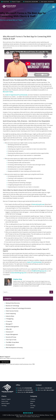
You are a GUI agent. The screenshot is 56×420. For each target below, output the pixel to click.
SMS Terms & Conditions (25, 416)
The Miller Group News (12, 342)
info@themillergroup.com (39, 271)
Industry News (10, 316)
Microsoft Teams (8, 92)
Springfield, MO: (25, 390)
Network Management (12, 326)
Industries (32, 401)
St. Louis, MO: (25, 388)
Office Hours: (45, 390)
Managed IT (9, 324)
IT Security (9, 321)
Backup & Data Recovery (13, 303)
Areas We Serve (36, 416)
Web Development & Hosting (14, 347)
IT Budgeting (9, 319)
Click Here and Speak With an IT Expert (11, 20)
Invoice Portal (6, 1)
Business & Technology (12, 305)
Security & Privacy (11, 337)
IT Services (32, 399)
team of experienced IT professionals (16, 95)
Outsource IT (9, 332)
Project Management (12, 334)
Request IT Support (16, 1)
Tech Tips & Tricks (11, 339)
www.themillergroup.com (18, 272)
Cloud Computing (11, 313)
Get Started (5, 362)
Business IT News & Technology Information (18, 308)
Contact (32, 407)
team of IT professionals (34, 262)
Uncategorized (10, 345)
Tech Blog (3, 405)
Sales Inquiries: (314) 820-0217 (47, 1)
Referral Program (5, 403)
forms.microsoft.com (38, 204)
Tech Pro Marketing (39, 415)
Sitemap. (47, 415)
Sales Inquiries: (44, 388)
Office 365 (9, 329)
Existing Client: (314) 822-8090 (31, 1)
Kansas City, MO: (25, 392)
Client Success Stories (12, 311)
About (31, 403)
